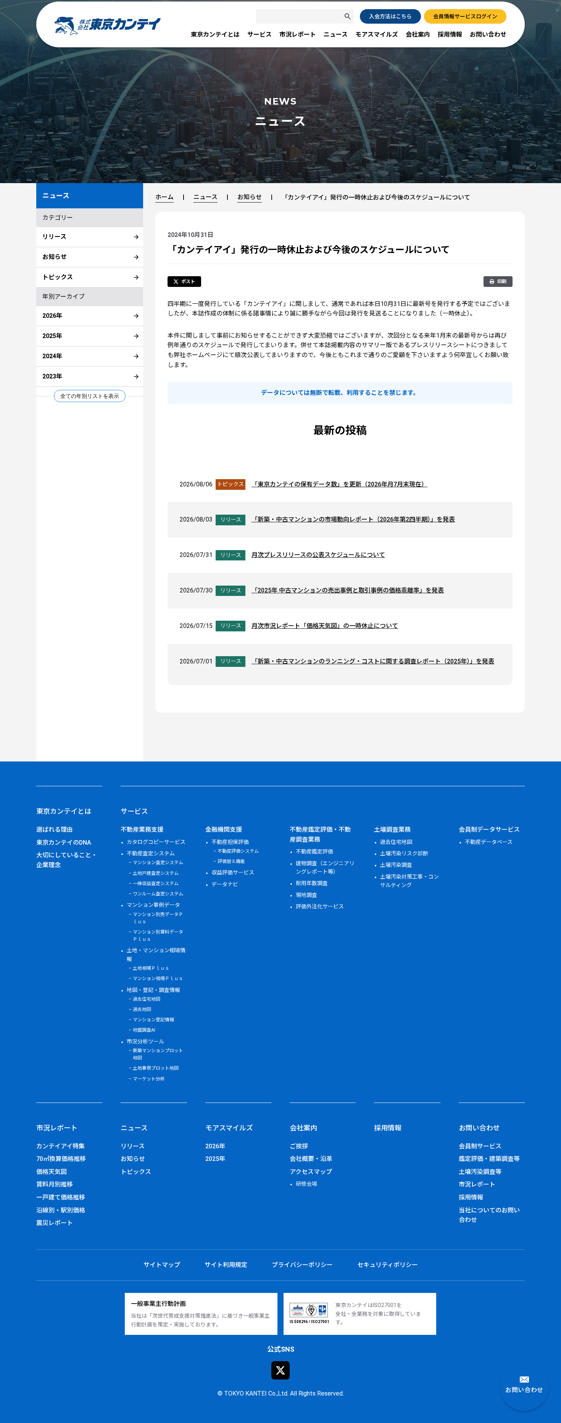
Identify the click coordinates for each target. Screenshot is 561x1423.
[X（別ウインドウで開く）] (280, 1370)
